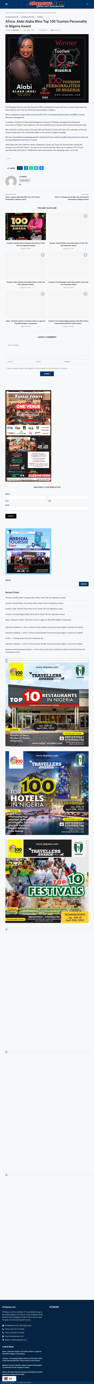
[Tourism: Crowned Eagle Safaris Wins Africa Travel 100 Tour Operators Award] (68, 265)
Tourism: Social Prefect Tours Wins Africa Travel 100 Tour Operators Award (34, 603)
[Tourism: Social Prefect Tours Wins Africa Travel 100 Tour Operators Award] (68, 226)
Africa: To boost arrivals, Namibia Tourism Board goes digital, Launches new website (53, 627)
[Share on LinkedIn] (26, 168)
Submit (11, 516)
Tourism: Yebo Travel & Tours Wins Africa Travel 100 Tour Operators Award (34, 609)
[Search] (87, 4)
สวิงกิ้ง (7, 638)
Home (7, 13)
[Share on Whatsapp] (31, 168)
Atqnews (16, 30)
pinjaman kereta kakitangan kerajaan (18, 649)
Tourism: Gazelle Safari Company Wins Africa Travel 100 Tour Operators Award (35, 598)
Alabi (8, 158)
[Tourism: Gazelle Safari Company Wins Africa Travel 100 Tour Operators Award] (25, 226)
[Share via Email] (41, 168)
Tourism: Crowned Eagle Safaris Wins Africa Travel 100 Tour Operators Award (35, 614)
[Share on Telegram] (36, 168)
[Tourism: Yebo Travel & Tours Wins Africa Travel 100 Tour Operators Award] (25, 265)
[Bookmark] (43, 216)
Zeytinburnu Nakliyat (12, 633)
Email (7, 505)
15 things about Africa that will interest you (28, 638)
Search (8, 580)
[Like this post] (20, 168)
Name (8, 494)
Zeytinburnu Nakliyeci (13, 627)
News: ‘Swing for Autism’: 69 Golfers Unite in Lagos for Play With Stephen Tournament (38, 620)
